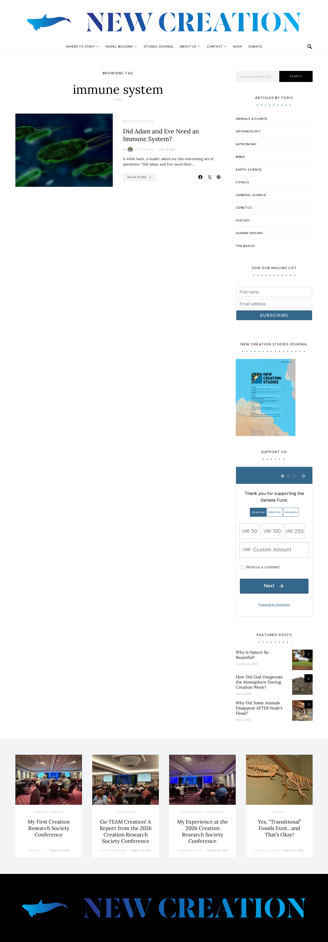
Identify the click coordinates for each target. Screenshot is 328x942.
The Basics (245, 246)
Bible (240, 157)
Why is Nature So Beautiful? (252, 655)
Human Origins (249, 233)
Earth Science (249, 169)
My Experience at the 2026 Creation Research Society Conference (202, 831)
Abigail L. (36, 850)
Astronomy (246, 144)
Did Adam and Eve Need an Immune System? (161, 135)
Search (296, 76)
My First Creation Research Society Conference (49, 828)
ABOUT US (188, 46)
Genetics (244, 207)
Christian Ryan (113, 850)
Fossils (242, 182)
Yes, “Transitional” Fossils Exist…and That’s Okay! (279, 828)
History (243, 220)
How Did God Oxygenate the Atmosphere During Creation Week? (259, 682)
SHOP (237, 46)
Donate (255, 46)
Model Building (120, 46)
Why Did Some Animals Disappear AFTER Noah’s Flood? (259, 708)
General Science (251, 195)
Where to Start (80, 46)
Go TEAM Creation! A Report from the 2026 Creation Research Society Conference (126, 831)
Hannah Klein (190, 850)
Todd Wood (144, 149)
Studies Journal (158, 46)
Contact (215, 46)
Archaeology (248, 131)
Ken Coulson (266, 850)
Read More (137, 177)
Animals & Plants (138, 121)
